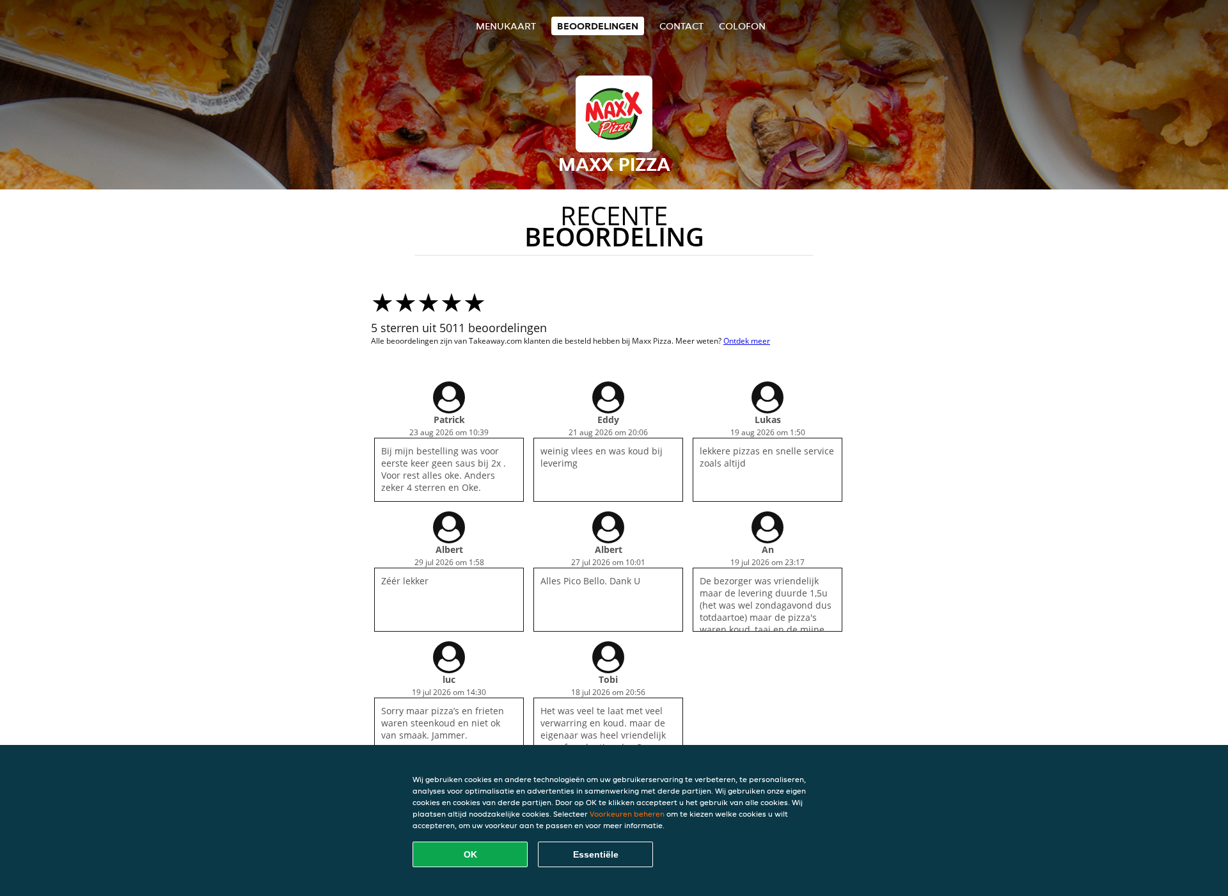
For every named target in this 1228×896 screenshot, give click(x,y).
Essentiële (595, 854)
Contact (681, 26)
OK (470, 854)
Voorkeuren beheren (627, 814)
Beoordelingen (597, 26)
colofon (742, 26)
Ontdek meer (746, 340)
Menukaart (506, 26)
